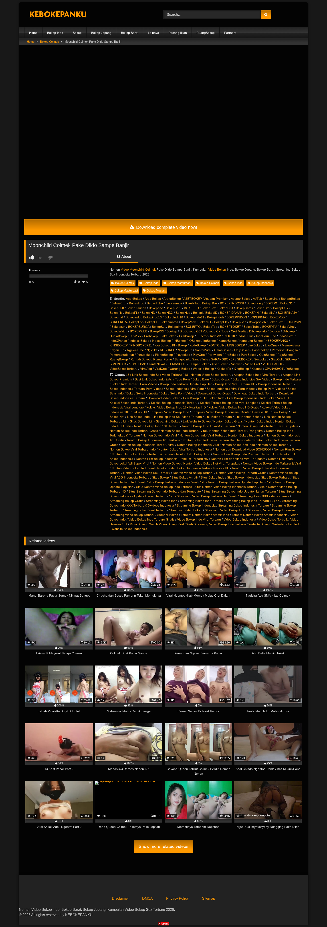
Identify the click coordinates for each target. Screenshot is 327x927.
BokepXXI (157, 331)
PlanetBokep (164, 354)
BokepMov (188, 322)
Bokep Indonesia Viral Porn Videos (231, 388)
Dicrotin (274, 331)
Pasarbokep (260, 350)
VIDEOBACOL (273, 364)
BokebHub (192, 303)
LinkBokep (255, 345)
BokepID (211, 312)
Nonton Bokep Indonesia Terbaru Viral (147, 444)
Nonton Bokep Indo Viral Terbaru (203, 435)
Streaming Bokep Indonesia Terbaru (243, 505)
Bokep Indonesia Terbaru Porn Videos (136, 388)
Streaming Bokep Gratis (126, 501)
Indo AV (215, 336)
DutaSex (135, 336)
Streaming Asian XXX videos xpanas (263, 496)
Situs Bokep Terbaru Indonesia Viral (172, 482)
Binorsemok (174, 303)
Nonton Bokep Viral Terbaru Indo (133, 449)
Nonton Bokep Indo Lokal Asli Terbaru (208, 426)
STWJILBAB (137, 364)
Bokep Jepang (101, 32)
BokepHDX (165, 312)
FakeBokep (168, 336)
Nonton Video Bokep (166, 463)
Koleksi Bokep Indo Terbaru (129, 402)
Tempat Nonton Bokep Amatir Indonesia (260, 515)
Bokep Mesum (156, 290)
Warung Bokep (180, 368)
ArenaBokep (172, 298)
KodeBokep (198, 345)
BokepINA (268, 312)
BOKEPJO (277, 317)
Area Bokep (153, 298)
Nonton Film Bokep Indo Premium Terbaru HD (245, 454)
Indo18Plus (245, 336)
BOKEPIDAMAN (231, 312)
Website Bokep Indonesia (129, 529)
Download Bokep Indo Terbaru (255, 393)
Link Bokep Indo (138, 416)
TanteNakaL (157, 364)
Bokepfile (116, 312)
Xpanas (257, 368)
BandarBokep (290, 298)
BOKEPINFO (259, 317)
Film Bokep (191, 398)
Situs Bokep (160, 477)
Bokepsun (118, 326)
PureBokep (248, 354)
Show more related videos (163, 846)
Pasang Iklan (178, 32)
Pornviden (215, 354)
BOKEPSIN (293, 322)
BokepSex (275, 322)
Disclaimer (120, 898)
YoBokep (292, 368)
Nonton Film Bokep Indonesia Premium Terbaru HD (172, 458)
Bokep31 (286, 303)
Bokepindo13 (152, 317)
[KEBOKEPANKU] (57, 14)
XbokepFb (224, 368)
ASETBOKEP (192, 298)
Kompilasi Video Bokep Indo (169, 412)
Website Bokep (203, 368)
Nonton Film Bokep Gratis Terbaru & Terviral (142, 454)
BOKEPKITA (118, 322)
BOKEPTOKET (230, 326)
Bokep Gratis (221, 379)
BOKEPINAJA (287, 312)
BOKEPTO (193, 326)
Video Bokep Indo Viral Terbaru (199, 519)
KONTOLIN (216, 345)
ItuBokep (209, 340)
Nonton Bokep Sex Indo (238, 444)
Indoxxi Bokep (139, 340)
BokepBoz (209, 308)
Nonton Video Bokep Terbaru (193, 473)
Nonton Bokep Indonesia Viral (198, 444)
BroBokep (187, 331)
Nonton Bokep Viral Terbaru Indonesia (185, 449)
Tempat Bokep (199, 364)
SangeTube (200, 359)
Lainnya (153, 32)
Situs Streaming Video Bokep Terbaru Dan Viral (202, 496)
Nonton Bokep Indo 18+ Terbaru (156, 426)
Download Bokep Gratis (214, 393)
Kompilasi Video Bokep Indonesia (215, 412)
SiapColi (277, 359)
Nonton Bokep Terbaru (273, 444)
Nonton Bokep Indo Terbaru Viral (184, 430)
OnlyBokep (242, 350)
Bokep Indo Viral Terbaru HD (235, 384)
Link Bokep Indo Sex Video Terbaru (177, 416)
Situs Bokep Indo (212, 477)
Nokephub (185, 350)
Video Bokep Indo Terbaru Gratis (151, 519)
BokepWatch (118, 331)
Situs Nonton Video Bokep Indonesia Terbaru (226, 487)
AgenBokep (134, 298)
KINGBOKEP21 (141, 345)
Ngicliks (152, 350)
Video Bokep (217, 269)
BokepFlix (132, 312)
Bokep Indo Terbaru (287, 379)
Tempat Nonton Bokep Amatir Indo (205, 515)
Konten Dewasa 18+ (255, 412)
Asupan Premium (216, 298)
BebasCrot (118, 303)
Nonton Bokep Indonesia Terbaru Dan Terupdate (216, 440)
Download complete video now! (166, 227)
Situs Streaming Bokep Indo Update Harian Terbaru (240, 491)
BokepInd (116, 317)
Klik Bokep (179, 345)
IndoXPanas (118, 340)
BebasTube (155, 303)
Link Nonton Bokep (248, 416)
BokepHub (183, 312)
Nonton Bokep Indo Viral (160, 435)
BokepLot (136, 322)
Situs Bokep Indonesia (242, 477)
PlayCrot (199, 354)
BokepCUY (281, 308)
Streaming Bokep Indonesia (196, 505)
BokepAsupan (136, 308)
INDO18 (229, 336)
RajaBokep (285, 354)
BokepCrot (263, 308)
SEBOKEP (244, 359)
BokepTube (252, 326)
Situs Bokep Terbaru (275, 477)
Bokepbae (156, 308)
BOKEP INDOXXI (232, 303)
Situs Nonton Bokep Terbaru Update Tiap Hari (232, 482)
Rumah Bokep (141, 359)
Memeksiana (291, 345)
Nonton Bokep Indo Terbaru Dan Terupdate (268, 426)
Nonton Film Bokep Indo (193, 454)
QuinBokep (267, 354)
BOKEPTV (269, 326)
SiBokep (291, 359)
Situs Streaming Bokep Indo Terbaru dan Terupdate (165, 491)
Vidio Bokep (138, 524)
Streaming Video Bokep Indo (225, 510)
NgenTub (117, 350)
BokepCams (244, 308)
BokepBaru (173, 308)
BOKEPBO (191, 308)
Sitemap (208, 898)
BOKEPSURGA (138, 326)
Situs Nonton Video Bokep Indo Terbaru (164, 487)
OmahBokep (223, 350)
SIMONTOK (118, 364)
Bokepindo (133, 317)
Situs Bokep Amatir (185, 477)
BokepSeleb (257, 322)
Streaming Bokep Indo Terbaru (201, 501)
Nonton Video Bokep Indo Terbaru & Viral (272, 463)
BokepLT (151, 322)
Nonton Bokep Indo (258, 421)
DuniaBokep (118, 336)
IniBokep (180, 340)
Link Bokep (280, 412)
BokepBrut (225, 308)
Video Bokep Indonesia (240, 519)
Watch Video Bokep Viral (166, 524)
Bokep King (255, 303)
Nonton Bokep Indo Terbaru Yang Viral (236, 430)
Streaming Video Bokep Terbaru (132, 515)
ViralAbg (146, 368)
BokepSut (159, 326)
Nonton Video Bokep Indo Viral (133, 468)
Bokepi (198, 312)
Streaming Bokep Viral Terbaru (144, 510)
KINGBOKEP (119, 345)
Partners (230, 32)
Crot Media (238, 331)
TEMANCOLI (177, 364)
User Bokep (220, 364)
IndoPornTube (266, 336)
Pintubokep (144, 354)
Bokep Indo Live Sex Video (251, 379)
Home (33, 32)
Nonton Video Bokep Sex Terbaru (146, 473)
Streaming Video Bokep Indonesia (272, 510)
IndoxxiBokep (161, 340)
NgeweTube (135, 350)
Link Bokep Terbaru (218, 416)
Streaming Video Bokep (185, 510)
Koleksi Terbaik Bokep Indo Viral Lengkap (229, 402)
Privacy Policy (177, 898)
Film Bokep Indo (213, 398)
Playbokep (183, 354)
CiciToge (222, 331)
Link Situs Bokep (135, 421)
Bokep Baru (200, 379)
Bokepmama (169, 322)
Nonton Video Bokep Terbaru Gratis (241, 473)
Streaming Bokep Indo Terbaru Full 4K (253, 501)
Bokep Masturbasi (179, 283)
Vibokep (236, 364)
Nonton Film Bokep (287, 449)
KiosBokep (162, 345)
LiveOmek (272, 345)
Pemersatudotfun (122, 354)
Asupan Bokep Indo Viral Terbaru (257, 374)
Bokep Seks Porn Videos (177, 393)
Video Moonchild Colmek (138, 269)
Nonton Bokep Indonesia (245, 435)
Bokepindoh (215, 317)
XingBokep (241, 368)
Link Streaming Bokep (164, 421)
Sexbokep (261, 359)
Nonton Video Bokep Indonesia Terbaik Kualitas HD (193, 468)
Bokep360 (117, 308)
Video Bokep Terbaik (273, 519)
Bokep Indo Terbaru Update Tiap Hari (186, 384)
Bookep (171, 331)
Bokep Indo (55, 32)
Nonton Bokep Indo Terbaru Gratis (134, 430)
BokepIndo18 (173, 317)
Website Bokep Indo (286, 524)
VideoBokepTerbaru (123, 368)
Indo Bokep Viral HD (274, 398)
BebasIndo (136, 303)
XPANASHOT (274, 368)
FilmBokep (186, 336)
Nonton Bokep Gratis (228, 421)
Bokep (77, 32)
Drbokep (289, 331)
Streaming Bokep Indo (161, 501)
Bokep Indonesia (262, 283)
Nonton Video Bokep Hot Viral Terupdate (211, 463)
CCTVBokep (205, 331)
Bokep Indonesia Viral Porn (185, 388)
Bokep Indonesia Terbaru (275, 384)
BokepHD (148, 312)
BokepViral (287, 326)
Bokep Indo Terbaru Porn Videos (134, 384)
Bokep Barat (129, 32)
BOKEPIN (252, 312)
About (126, 256)
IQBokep (194, 340)
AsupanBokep (240, 298)
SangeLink (182, 359)
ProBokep (231, 354)
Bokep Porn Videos (271, 388)
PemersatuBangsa (285, 350)
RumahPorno (162, 359)
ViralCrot (161, 368)
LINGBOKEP (236, 345)
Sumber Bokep (167, 515)
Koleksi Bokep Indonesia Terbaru (174, 402)
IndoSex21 (286, 336)
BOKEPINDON (236, 317)
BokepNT (205, 322)
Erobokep (151, 336)
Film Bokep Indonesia (242, 398)
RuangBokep (205, 32)
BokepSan (239, 322)
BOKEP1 (271, 303)
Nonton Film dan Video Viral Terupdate (238, 458)
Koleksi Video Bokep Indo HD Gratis (233, 407)
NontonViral (203, 350)
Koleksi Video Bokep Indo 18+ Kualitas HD (176, 407)
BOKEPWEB (138, 331)
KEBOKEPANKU (276, 340)
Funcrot (202, 336)
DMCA (147, 898)
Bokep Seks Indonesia (142, 393)
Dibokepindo (258, 331)
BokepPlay (221, 322)
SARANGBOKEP (222, 359)
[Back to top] (313, 913)
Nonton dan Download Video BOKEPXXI (243, 449)
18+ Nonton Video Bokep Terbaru (207, 374)
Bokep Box (209, 303)
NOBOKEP (167, 350)
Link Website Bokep (197, 421)
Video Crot (252, 364)
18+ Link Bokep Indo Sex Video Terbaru (154, 374)
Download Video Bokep (164, 398)
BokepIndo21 (195, 317)
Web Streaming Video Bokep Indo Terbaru (216, 524)
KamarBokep (227, 340)
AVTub (257, 298)
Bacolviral (271, 298)
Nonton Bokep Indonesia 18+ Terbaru (153, 440)
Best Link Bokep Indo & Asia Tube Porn (162, 379)
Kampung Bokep (251, 340)
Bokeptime (175, 326)
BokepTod (210, 326)
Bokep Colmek (49, 41)
